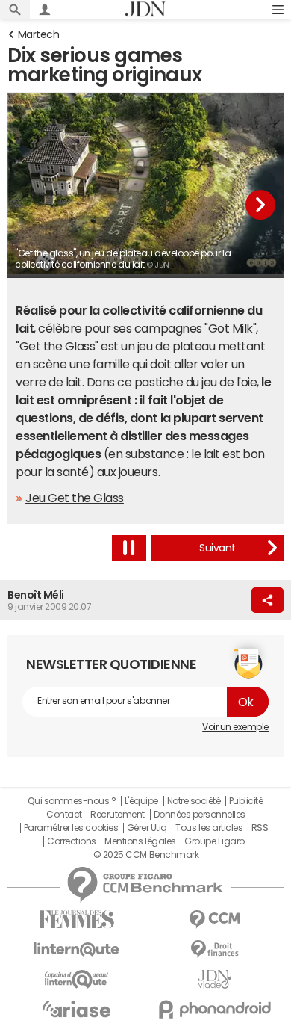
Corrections (71, 841)
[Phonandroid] (215, 1009)
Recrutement (117, 814)
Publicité (246, 801)
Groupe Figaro (214, 841)
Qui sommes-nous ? (72, 801)
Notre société (194, 801)
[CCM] (215, 919)
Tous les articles (208, 827)
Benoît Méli (35, 595)
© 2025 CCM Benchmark (145, 854)
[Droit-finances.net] (215, 949)
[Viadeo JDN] (215, 979)
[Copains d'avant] (76, 979)
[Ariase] (76, 1009)
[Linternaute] (76, 949)
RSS (260, 827)
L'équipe (141, 801)
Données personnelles (199, 814)
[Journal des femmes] (76, 919)
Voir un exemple (235, 727)
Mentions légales (139, 841)
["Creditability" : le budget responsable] (217, 548)
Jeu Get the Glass (74, 498)
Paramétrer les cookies (71, 827)
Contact (64, 814)
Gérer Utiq (147, 827)
